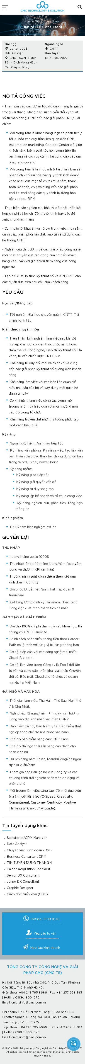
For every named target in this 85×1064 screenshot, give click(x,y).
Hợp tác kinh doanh (45, 948)
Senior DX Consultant (23, 875)
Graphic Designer (20, 888)
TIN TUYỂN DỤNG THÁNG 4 (29, 863)
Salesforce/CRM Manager (27, 838)
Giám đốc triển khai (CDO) (27, 894)
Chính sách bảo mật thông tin (46, 1052)
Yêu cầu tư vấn (45, 933)
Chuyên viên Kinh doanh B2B (29, 850)
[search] (79, 7)
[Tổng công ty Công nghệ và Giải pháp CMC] (42, 5)
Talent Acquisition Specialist (28, 869)
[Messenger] (73, 1043)
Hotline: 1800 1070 (45, 919)
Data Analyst (17, 844)
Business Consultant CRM (26, 856)
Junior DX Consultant (23, 881)
